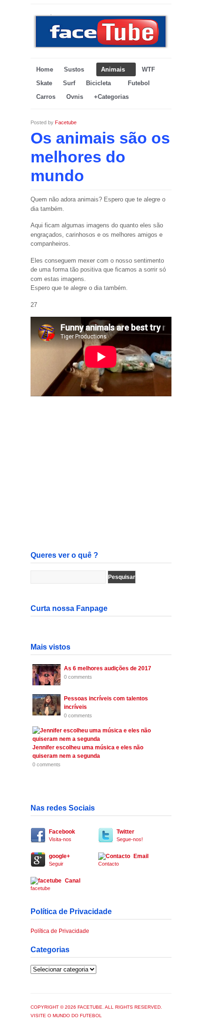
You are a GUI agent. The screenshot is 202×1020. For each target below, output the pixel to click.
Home (44, 69)
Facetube (66, 122)
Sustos (74, 69)
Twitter (130, 835)
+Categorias (111, 96)
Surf (69, 83)
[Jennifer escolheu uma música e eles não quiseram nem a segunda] (99, 739)
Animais (113, 69)
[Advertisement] (101, 487)
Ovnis (74, 96)
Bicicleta (98, 83)
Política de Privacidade (60, 931)
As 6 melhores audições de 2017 (107, 668)
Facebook (62, 835)
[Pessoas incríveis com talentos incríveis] (46, 713)
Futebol (139, 83)
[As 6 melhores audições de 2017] (46, 683)
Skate (44, 83)
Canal (55, 884)
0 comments (78, 677)
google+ (59, 860)
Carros (45, 96)
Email (123, 860)
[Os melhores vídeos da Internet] (101, 47)
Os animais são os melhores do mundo (100, 157)
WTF (148, 69)
